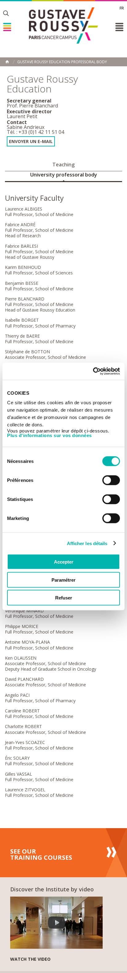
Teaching (63, 164)
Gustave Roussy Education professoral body (62, 62)
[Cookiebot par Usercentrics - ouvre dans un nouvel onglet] (93, 371)
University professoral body (63, 174)
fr (122, 8)
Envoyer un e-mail (31, 141)
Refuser (63, 597)
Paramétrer (63, 579)
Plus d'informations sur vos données (49, 435)
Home (7, 62)
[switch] (111, 480)
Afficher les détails (87, 543)
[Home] (63, 25)
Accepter (63, 561)
